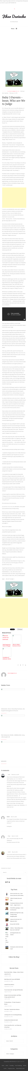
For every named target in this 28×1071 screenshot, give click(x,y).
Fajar (9, 836)
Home (3, 1065)
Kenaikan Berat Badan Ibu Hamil (11, 1020)
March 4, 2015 (14, 816)
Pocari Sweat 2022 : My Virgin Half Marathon (13, 989)
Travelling (11, 1065)
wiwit (9, 852)
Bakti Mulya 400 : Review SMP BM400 (12, 979)
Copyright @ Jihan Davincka (10, 1061)
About (7, 1065)
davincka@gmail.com (14, 91)
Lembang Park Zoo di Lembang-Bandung (13, 1014)
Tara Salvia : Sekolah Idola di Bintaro (12, 1009)
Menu (12, 28)
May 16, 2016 (15, 852)
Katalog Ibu (9, 826)
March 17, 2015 (15, 836)
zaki (9, 774)
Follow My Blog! (14, 957)
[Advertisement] (14, 197)
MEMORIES (3, 761)
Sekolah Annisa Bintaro (9, 984)
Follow (21, 629)
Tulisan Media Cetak (20, 1068)
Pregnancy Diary (11, 1068)
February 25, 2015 (15, 774)
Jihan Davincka (14, 16)
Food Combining (18, 1065)
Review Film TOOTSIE (14, 924)
